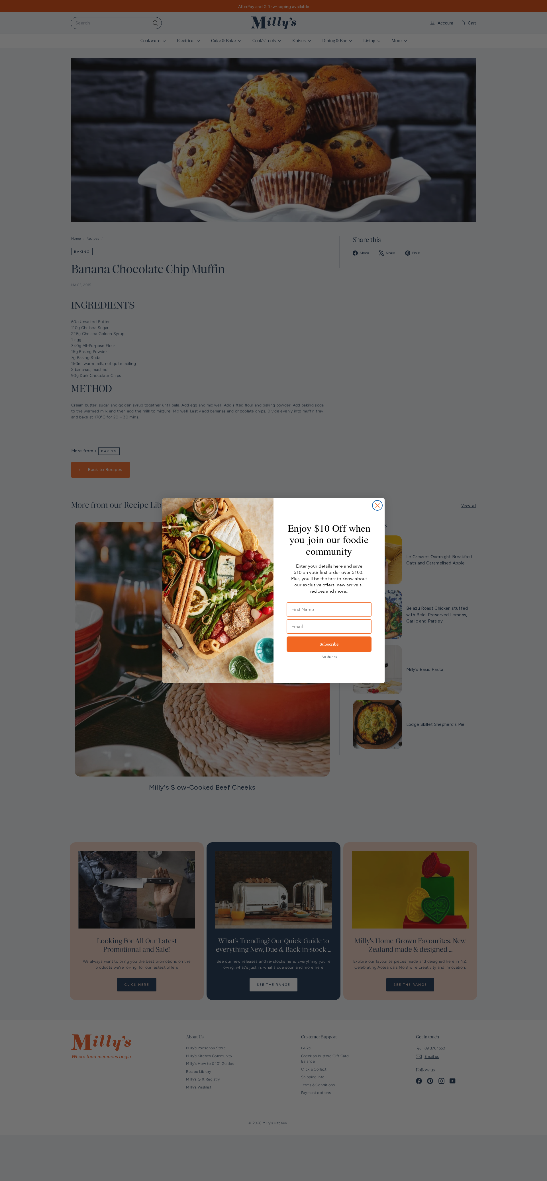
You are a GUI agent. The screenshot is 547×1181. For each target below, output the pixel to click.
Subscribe (329, 644)
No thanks (329, 657)
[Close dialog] (377, 505)
